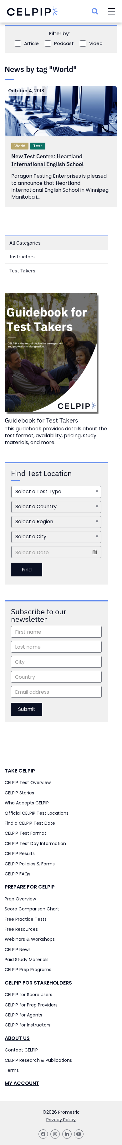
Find (27, 569)
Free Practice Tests (26, 919)
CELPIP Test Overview (28, 782)
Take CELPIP (20, 771)
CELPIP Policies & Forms (30, 864)
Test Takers (22, 270)
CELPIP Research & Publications (38, 1060)
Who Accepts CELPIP (27, 803)
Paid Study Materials (26, 959)
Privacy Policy (61, 1120)
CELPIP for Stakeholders (38, 983)
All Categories (25, 243)
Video (96, 43)
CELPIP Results (20, 853)
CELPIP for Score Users (28, 994)
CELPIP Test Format (25, 833)
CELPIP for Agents (23, 1015)
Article (31, 43)
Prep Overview (20, 899)
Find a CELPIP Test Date (30, 823)
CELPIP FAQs (17, 874)
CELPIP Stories (19, 793)
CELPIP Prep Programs (28, 969)
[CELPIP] (32, 11)
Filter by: (59, 33)
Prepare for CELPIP (30, 887)
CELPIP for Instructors (27, 1025)
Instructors (22, 256)
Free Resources (21, 929)
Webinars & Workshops (30, 939)
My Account (22, 1083)
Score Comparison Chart (32, 909)
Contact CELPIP (21, 1050)
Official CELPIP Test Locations (37, 813)
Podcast (64, 43)
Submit (26, 709)
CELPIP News (18, 949)
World (19, 146)
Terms (12, 1070)
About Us (17, 1038)
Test (37, 146)
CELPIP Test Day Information (35, 843)
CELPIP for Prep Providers (31, 1005)
